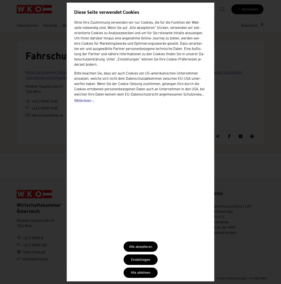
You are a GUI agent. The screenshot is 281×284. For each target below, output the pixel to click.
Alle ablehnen (140, 273)
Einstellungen (140, 260)
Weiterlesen (84, 101)
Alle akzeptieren (140, 247)
